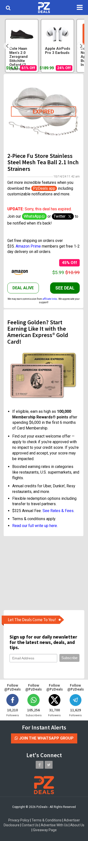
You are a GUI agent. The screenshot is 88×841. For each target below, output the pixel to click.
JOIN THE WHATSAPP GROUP (46, 738)
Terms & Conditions (47, 820)
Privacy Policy (18, 820)
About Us (77, 825)
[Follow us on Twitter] (49, 765)
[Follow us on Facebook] (40, 765)
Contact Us (30, 825)
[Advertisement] (43, 572)
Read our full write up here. (35, 525)
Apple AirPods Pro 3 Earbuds (57, 51)
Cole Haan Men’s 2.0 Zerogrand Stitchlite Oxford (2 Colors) (18, 59)
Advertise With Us (54, 825)
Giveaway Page (45, 830)
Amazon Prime (28, 246)
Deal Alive (23, 288)
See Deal (65, 287)
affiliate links (50, 299)
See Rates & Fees (58, 510)
